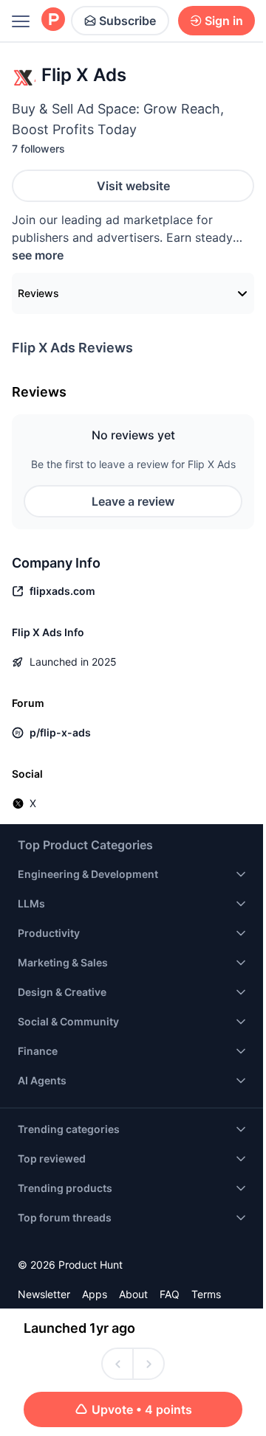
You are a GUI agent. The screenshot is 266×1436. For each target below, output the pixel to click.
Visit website (133, 185)
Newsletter (44, 1294)
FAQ (170, 1294)
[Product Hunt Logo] (53, 20)
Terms (206, 1294)
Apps (94, 1294)
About (133, 1294)
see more (38, 255)
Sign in (224, 20)
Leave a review (133, 501)
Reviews (38, 293)
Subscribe (127, 20)
